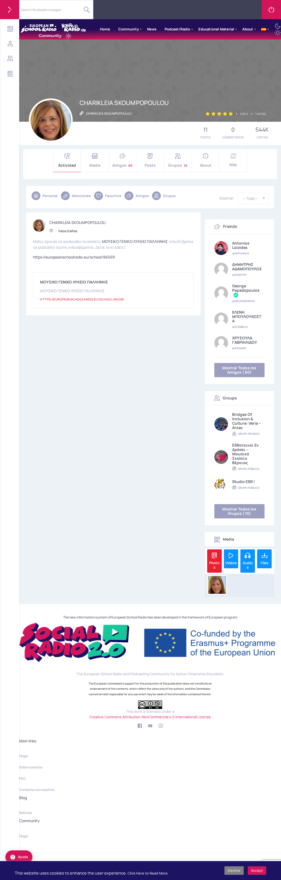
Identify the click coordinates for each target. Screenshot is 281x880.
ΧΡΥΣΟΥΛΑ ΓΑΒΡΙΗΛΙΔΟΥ (244, 340)
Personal (50, 195)
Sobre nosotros (30, 767)
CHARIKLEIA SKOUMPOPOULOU (77, 222)
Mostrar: (226, 198)
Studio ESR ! (243, 481)
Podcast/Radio (177, 29)
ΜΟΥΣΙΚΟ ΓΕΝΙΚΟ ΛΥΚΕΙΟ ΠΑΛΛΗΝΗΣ (135, 241)
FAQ (22, 778)
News (151, 29)
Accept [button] (257, 870)
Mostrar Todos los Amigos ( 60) (239, 370)
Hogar (23, 756)
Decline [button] (234, 870)
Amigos (122, 165)
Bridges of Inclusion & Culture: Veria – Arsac (246, 421)
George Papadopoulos (246, 288)
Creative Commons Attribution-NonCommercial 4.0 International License (150, 716)
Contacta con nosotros (36, 789)
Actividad (67, 165)
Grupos (177, 165)
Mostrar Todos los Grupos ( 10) (239, 511)
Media (94, 165)
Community (128, 29)
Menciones (81, 195)
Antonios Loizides (240, 245)
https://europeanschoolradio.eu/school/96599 (74, 257)
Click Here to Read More (148, 873)
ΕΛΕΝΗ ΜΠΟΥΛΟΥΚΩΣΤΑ (246, 316)
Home (105, 29)
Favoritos (113, 195)
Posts (150, 165)
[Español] (263, 29)
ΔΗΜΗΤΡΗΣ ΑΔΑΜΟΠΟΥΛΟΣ (247, 266)
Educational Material (216, 29)
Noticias (25, 812)
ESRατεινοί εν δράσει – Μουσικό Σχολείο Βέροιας (245, 454)
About (247, 29)
